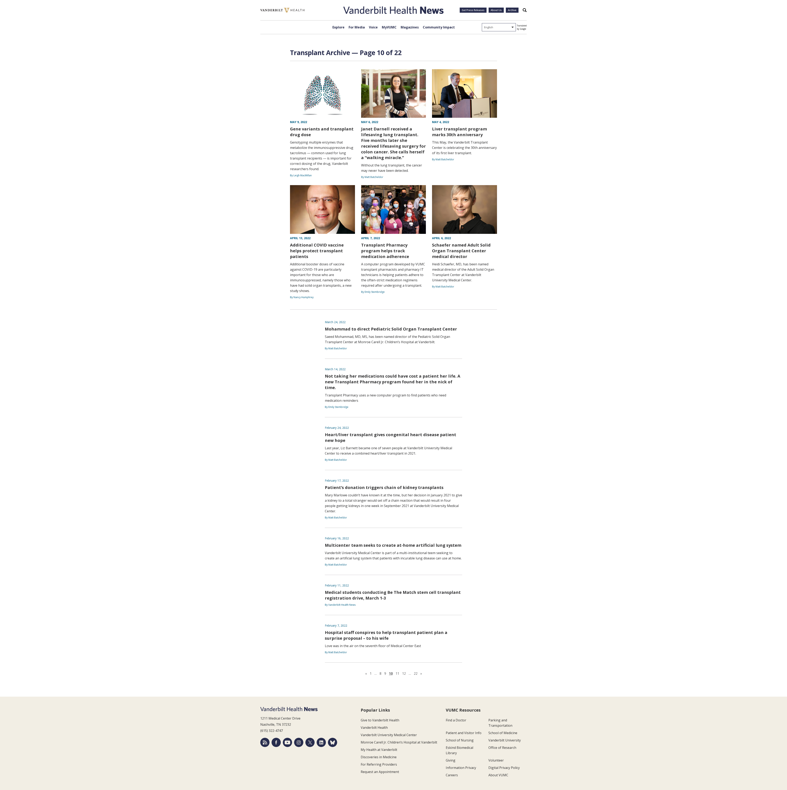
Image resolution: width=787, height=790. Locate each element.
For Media (357, 27)
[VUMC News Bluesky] (332, 742)
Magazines (410, 27)
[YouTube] (287, 742)
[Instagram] (298, 742)
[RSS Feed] (265, 742)
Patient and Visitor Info (463, 733)
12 (404, 673)
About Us (496, 10)
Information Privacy (461, 767)
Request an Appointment (380, 772)
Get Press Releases (473, 10)
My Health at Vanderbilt (379, 749)
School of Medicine (502, 733)
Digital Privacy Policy (504, 767)
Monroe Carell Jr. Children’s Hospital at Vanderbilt (399, 742)
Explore (338, 27)
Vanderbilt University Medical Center (389, 735)
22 (415, 673)
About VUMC (498, 775)
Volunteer (496, 760)
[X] (310, 742)
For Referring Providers (379, 764)
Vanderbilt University (504, 740)
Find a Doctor (456, 720)
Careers (452, 775)
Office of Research (502, 747)
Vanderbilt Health (374, 727)
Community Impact (439, 27)
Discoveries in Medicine (379, 757)
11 (397, 673)
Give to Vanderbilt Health (380, 720)
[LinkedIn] (321, 742)
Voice (373, 27)
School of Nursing (460, 740)
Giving (450, 760)
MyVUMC (389, 27)
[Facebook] (276, 742)
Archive (512, 10)
